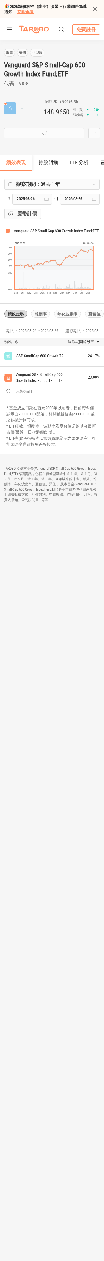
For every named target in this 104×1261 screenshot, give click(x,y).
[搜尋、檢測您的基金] (61, 29)
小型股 (37, 53)
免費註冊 (86, 29)
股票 (9, 53)
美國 (22, 53)
